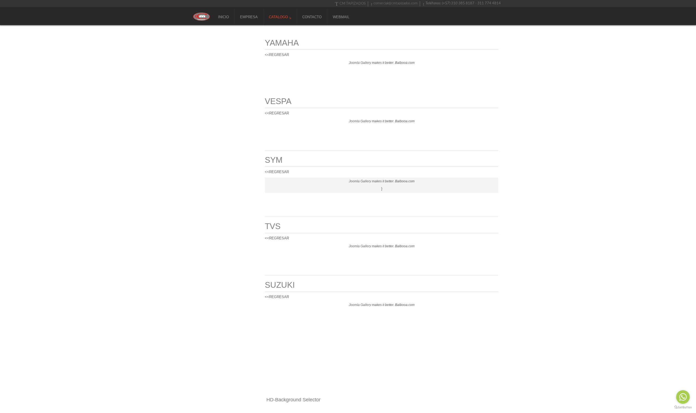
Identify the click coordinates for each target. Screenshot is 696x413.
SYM (273, 159)
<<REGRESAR (277, 55)
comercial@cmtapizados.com (396, 3)
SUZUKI (280, 284)
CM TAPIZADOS (353, 3)
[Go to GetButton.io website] (683, 407)
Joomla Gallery (360, 63)
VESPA (278, 101)
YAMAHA (282, 42)
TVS (273, 226)
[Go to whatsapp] (683, 397)
